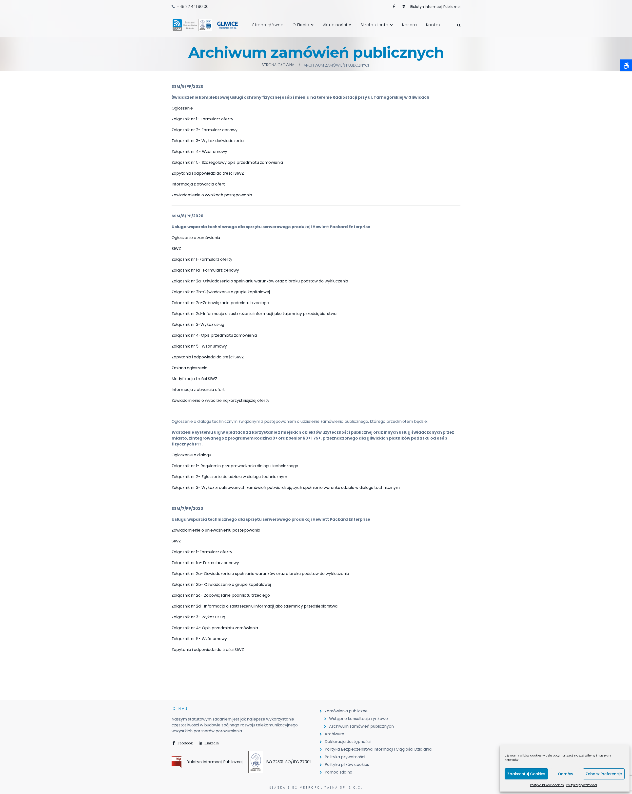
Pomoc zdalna (338, 772)
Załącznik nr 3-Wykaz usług (198, 324)
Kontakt (434, 25)
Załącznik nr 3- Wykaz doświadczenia (208, 141)
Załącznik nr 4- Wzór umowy (199, 151)
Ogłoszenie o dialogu (191, 455)
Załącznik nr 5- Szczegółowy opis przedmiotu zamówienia (227, 162)
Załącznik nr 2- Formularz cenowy (204, 130)
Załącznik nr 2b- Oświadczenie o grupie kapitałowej (221, 584)
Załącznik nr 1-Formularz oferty (202, 259)
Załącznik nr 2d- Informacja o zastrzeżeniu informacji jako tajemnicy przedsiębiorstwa (254, 606)
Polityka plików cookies (547, 785)
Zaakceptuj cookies (526, 773)
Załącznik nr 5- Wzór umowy (199, 346)
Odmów (565, 773)
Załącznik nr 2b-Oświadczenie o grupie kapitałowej (221, 292)
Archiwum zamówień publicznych (361, 726)
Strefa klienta (374, 25)
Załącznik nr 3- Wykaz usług (198, 617)
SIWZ (176, 248)
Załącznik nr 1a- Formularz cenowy (205, 270)
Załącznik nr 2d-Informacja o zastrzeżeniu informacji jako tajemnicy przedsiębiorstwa (254, 313)
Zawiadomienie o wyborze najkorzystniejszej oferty (220, 400)
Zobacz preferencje (604, 773)
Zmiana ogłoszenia (189, 368)
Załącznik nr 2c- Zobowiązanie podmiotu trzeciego (221, 595)
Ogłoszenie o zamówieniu (196, 237)
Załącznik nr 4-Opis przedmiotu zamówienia (214, 335)
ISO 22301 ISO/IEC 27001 (288, 762)
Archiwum (334, 734)
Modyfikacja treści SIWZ (194, 379)
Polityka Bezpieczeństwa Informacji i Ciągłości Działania (378, 749)
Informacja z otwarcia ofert (198, 184)
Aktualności (335, 25)
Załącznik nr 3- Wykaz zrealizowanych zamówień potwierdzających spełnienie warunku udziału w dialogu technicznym (286, 487)
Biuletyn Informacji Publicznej (214, 762)
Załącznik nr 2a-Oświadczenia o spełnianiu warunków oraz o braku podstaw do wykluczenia (260, 281)
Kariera (409, 25)
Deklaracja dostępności (348, 741)
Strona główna (267, 25)
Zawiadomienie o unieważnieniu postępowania (216, 530)
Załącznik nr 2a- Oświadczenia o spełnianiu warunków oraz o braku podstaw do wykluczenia (260, 573)
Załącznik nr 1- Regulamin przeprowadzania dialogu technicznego (235, 466)
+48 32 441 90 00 (193, 6)
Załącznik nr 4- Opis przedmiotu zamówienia (215, 628)
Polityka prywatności (581, 785)
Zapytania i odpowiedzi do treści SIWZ (208, 173)
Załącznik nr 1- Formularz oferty (202, 119)
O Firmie (301, 25)
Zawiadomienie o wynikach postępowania (212, 195)
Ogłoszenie (182, 108)
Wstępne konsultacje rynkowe (358, 718)
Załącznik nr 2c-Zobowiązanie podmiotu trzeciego (220, 303)
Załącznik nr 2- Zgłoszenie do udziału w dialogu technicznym (229, 477)
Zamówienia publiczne (346, 711)
